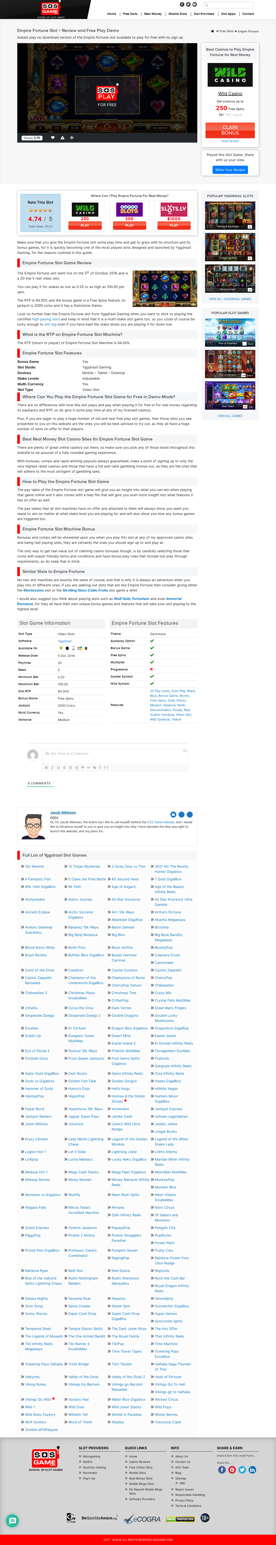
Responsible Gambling (190, 1494)
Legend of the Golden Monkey (129, 1141)
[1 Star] (31, 210)
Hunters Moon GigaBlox (166, 1098)
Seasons (118, 1298)
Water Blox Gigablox (128, 1399)
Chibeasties (164, 985)
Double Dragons (125, 1015)
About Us (181, 1456)
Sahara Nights (36, 1298)
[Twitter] (188, 4)
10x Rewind (34, 866)
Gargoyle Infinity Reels (173, 1066)
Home (111, 14)
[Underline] (58, 767)
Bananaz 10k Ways (83, 927)
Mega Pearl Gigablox (129, 1172)
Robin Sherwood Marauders (125, 1280)
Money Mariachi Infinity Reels (131, 1182)
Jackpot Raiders (38, 1116)
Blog (178, 1472)
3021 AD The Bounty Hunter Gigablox (171, 869)
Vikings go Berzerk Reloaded (127, 1387)
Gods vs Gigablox (39, 1081)
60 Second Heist (125, 879)
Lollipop (31, 1159)
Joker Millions (36, 1124)
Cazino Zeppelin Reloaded (38, 980)
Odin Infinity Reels (126, 1215)
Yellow (176, 719)
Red (187, 710)
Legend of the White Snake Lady (171, 1141)
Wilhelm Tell (78, 1414)
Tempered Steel (38, 1328)
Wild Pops (163, 1407)
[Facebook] (182, 4)
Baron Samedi (123, 927)
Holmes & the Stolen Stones (128, 1098)
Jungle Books (166, 1131)
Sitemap (180, 1478)
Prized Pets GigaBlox (42, 1250)
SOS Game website (160, 822)
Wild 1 (30, 1407)
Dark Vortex (122, 1008)
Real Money (153, 14)
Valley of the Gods (83, 1377)
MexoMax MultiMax (171, 1172)
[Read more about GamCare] (71, 1518)
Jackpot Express (168, 1109)
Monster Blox (165, 1187)
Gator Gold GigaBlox (42, 1073)
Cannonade (164, 962)
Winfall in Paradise (127, 1414)
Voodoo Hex (78, 1399)
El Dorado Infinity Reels (174, 1043)
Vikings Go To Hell (170, 1384)
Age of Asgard (123, 886)
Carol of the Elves (39, 970)
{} (100, 767)
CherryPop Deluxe (126, 985)
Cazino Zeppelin (168, 970)
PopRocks (163, 1235)
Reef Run (75, 1270)
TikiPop (118, 1344)
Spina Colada (79, 1306)
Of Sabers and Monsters (166, 1217)
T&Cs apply (233, 115)
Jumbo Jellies (166, 1124)
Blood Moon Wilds (40, 947)
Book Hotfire (122, 947)
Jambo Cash (122, 1116)
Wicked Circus (166, 1399)
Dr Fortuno (77, 1028)
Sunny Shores (36, 1313)
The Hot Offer (166, 1328)
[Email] (173, 815)
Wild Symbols (160, 719)
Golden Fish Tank (82, 1081)
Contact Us (182, 1461)
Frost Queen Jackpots (86, 1058)
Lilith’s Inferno (166, 1152)
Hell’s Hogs (121, 1088)
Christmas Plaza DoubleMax (81, 995)
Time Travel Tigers (127, 1351)
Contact (248, 14)
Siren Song (34, 1306)
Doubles (31, 1028)
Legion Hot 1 (35, 1152)
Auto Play (178, 691)
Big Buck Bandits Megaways (168, 937)
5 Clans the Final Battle (87, 879)
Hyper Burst (34, 1109)
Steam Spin (121, 1306)
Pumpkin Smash (125, 1250)
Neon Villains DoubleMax (165, 1197)
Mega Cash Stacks (83, 1172)
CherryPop (163, 977)
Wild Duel (76, 1407)
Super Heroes (166, 1313)
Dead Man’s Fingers (171, 1008)
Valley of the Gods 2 (128, 1377)
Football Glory (36, 1058)
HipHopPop (34, 1096)
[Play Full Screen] (72, 137)
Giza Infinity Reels (169, 1073)
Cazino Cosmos (125, 970)
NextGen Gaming (94, 1467)
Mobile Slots (178, 14)
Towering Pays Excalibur (167, 1354)
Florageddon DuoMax (172, 1051)
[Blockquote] (83, 767)
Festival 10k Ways (82, 1051)
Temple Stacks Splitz (85, 1328)
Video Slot (183, 715)
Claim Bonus (230, 130)
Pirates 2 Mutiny (81, 1235)
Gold (171, 700)
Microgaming (91, 1456)
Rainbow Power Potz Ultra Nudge (172, 1260)
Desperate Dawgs (39, 1015)
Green (181, 700)
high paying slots (46, 319)
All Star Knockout (126, 899)
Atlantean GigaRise (127, 919)
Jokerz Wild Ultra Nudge (126, 1126)
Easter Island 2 (124, 1043)
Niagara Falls (35, 1207)
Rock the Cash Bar (170, 1278)
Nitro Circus (164, 1207)
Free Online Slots (140, 1467)
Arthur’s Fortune (168, 912)
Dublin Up (33, 1036)
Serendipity (164, 1298)
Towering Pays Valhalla (44, 1364)
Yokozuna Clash (168, 1422)
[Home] (212, 31)
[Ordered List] (70, 767)
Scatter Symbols (162, 715)
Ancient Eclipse (37, 912)
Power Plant (164, 1243)
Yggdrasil (64, 641)
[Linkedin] (190, 815)
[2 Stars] (36, 210)
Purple (177, 710)
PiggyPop (33, 1235)
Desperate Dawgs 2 (84, 1015)
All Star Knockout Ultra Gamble (173, 902)
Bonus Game (168, 696)
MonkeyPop (164, 1179)
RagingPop (120, 1258)
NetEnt (88, 1461)
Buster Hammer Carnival (124, 957)
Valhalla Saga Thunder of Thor (173, 1366)
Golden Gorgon (124, 1081)
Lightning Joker (124, 1152)
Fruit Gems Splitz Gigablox (126, 1061)
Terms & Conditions (188, 1505)
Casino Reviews (139, 1461)
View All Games (230, 416)
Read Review (230, 141)
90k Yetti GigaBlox (40, 886)
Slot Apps (228, 14)
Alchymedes (35, 899)
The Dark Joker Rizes (129, 1328)
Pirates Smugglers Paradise (126, 1238)
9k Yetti (74, 886)
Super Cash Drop (82, 1313)
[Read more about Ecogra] (142, 1519)
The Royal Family (126, 1336)
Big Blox (118, 935)
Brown (184, 696)
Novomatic (90, 1472)
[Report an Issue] (63, 137)
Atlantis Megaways (170, 919)
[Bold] (46, 767)
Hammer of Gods (39, 1088)
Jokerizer (76, 1124)
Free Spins (158, 700)
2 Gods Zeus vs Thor (129, 866)
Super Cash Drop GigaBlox (126, 1316)
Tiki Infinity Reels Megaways (39, 1346)
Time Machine (166, 1344)
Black (191, 691)
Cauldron (75, 970)
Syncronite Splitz (169, 1321)
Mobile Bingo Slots (141, 1483)
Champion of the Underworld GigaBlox (86, 980)
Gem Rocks (77, 1073)
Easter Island (165, 1036)
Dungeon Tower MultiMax (81, 1038)
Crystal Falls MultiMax (173, 1000)
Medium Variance (163, 705)
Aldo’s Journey (80, 899)
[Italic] (52, 767)
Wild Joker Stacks (126, 1407)
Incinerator (120, 1109)
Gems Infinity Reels (127, 1073)
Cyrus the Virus (80, 1008)
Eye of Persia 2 (37, 1051)
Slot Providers (204, 14)
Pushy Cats (164, 1250)
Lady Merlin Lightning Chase (86, 1141)
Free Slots (130, 14)
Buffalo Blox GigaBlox (86, 955)
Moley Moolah (79, 1179)
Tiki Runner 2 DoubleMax (79, 1346)
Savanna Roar (79, 1298)
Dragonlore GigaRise (172, 1028)
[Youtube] (194, 4)
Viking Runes (35, 1384)
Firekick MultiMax (126, 1051)
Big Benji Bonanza (82, 935)
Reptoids (162, 1270)
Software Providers (142, 1499)
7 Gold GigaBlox (168, 879)
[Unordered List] (77, 767)
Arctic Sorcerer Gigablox (80, 914)
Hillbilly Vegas (166, 1088)
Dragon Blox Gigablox (130, 1028)
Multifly (74, 1195)
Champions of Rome (128, 977)
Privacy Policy (184, 1500)
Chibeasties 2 (36, 993)
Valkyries (32, 1377)
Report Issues (184, 1489)
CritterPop (120, 1000)
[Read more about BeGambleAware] (99, 1518)
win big (50, 324)
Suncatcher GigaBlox (172, 1306)
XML (182, 1483)
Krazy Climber (36, 1139)
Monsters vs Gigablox (43, 1195)
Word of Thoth (80, 1422)
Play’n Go (89, 1478)
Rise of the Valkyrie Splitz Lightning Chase (43, 1280)
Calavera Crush (167, 955)
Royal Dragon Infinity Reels (172, 1288)
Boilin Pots (77, 947)
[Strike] (64, 767)
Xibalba (118, 1422)
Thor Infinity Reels (169, 1336)
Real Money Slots (140, 1478)
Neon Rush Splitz (126, 1195)
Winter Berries (166, 1414)
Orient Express (37, 1228)
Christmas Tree (124, 993)
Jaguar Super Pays (83, 1116)
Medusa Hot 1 (36, 1172)
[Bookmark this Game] (53, 137)
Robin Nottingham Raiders (83, 1280)
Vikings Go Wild (38, 1399)
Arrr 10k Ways (123, 912)
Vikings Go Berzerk (84, 1384)
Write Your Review (230, 170)
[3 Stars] (40, 210)
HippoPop (76, 1096)
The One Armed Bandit (86, 1336)
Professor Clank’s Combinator (82, 1253)
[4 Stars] (45, 210)
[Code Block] (89, 767)
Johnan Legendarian (171, 1116)
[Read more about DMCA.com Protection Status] (180, 1519)
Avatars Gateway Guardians (39, 930)
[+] (106, 767)
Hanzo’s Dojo (79, 1088)
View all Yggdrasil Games (230, 299)
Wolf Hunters (35, 1422)
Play (85, 225)
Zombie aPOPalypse (41, 1429)
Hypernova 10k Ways (85, 1109)
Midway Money (37, 1179)
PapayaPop (121, 1228)
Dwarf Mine (121, 1036)
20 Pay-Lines (160, 691)
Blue (153, 696)
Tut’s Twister (122, 1364)
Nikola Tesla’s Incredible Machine (83, 1210)
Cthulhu (31, 1008)
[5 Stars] (50, 210)
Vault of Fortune (168, 1377)
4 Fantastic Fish (38, 879)
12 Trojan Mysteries (84, 866)
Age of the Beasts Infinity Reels (169, 889)
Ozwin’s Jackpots (82, 1228)
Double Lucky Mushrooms (166, 1018)
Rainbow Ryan (36, 1270)
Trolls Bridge (78, 1364)
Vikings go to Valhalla (172, 1392)
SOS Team (182, 1467)
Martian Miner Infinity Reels (172, 1162)
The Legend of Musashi (44, 1336)
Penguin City (165, 1228)
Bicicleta (162, 927)
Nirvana (118, 1207)
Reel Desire (121, 1270)
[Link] (95, 767)
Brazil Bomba (36, 955)
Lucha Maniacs (80, 1159)
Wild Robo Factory (40, 1414)
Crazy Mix (163, 993)
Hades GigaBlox (168, 1081)
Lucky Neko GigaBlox (129, 1159)
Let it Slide (77, 1152)
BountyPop (164, 947)
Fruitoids (162, 1058)
